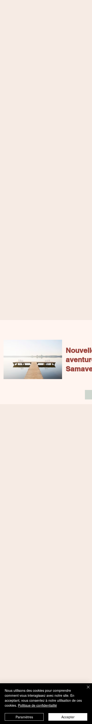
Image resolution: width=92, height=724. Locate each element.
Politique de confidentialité (37, 705)
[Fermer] (85, 690)
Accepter (68, 717)
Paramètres (24, 717)
